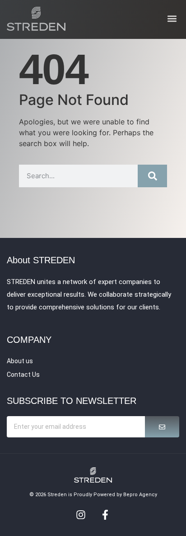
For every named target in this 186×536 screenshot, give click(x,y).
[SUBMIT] (162, 426)
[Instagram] (81, 515)
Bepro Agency (140, 495)
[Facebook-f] (105, 515)
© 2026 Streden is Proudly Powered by (76, 495)
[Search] (152, 176)
